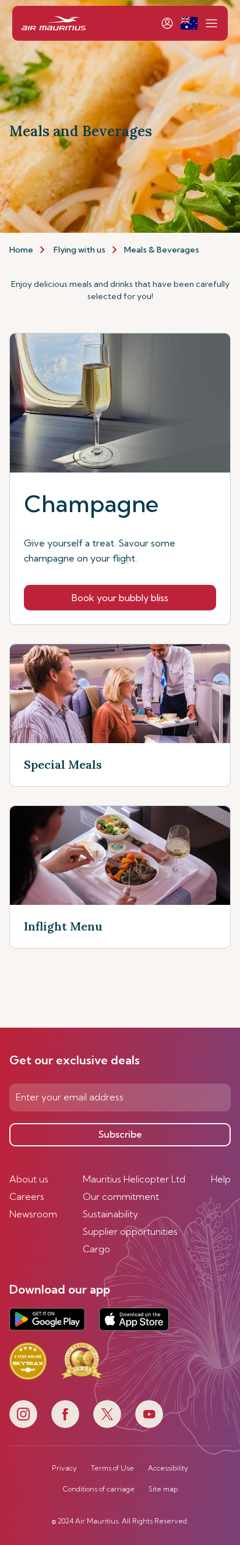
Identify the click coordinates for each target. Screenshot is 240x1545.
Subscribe (120, 1134)
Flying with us (79, 249)
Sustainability (110, 1214)
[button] (189, 23)
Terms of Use (112, 1468)
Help (221, 1179)
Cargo (96, 1249)
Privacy (64, 1468)
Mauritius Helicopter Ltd (134, 1179)
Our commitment (121, 1196)
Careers (26, 1196)
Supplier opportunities (130, 1231)
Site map (163, 1489)
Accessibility (168, 1468)
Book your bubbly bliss (120, 597)
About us (28, 1179)
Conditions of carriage (99, 1489)
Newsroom (33, 1214)
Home (21, 249)
